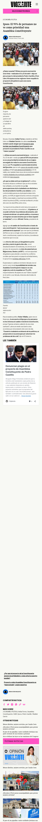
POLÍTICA (14, 20)
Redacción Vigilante (15, 36)
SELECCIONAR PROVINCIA (21, 11)
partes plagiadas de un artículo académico (18, 175)
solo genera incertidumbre (22, 170)
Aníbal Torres (22, 712)
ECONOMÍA (7, 20)
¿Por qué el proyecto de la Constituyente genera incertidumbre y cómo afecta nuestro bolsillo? (20, 676)
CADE (15, 714)
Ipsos (20, 714)
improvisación (14, 177)
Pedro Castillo (27, 714)
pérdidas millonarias (19, 259)
